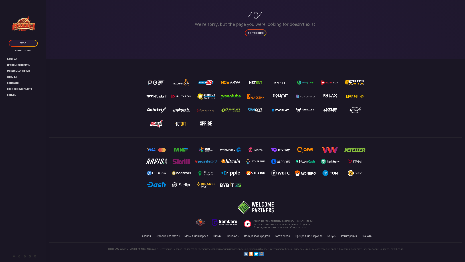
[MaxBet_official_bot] (35, 256)
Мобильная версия (18, 71)
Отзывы (12, 77)
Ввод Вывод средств (19, 89)
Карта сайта (282, 236)
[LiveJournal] (267, 254)
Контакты (13, 83)
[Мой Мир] (261, 254)
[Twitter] (256, 254)
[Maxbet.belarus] (29, 256)
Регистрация (23, 50)
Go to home (256, 33)
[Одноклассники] (251, 254)
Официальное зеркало (309, 236)
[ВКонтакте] (246, 254)
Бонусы (11, 95)
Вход (23, 43)
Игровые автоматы (18, 65)
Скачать (366, 236)
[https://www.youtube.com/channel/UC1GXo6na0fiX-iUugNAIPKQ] (14, 256)
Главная (12, 59)
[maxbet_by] (19, 256)
